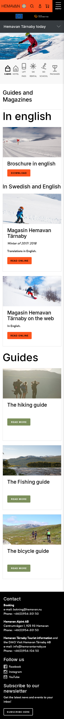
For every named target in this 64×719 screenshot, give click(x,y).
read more (19, 499)
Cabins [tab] (7, 74)
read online (19, 335)
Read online (19, 260)
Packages (55, 74)
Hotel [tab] (16, 74)
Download (19, 173)
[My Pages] (40, 6)
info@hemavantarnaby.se (29, 646)
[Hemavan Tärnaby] (11, 6)
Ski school (44, 74)
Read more (19, 422)
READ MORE (19, 568)
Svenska (24, 6)
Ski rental (33, 74)
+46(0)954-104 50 (26, 651)
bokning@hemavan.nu (27, 609)
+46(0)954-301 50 (26, 613)
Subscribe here (18, 711)
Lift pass (24, 74)
